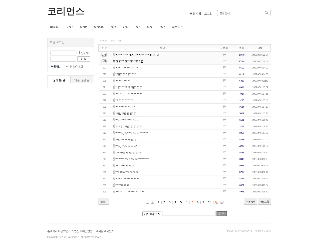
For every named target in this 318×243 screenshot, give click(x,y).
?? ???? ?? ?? (122, 185)
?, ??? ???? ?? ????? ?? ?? (128, 87)
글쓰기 (103, 201)
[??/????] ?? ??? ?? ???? (128, 152)
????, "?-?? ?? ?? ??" (126, 146)
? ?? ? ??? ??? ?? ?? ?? (127, 179)
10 (209, 202)
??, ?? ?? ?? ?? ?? (124, 100)
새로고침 (264, 201)
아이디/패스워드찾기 (74, 66)
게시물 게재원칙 (105, 231)
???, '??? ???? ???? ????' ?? (129, 192)
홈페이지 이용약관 (57, 231)
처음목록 (250, 201)
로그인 (208, 13)
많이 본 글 (59, 80)
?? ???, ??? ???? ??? (125, 81)
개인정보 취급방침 (81, 231)
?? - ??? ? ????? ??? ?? (127, 120)
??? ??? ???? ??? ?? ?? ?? (128, 94)
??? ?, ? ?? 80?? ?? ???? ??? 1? (133, 55)
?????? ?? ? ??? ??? (125, 74)
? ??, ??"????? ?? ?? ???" (128, 126)
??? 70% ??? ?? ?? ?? (126, 172)
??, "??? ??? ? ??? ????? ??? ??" (132, 159)
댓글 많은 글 (82, 80)
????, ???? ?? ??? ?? (125, 113)
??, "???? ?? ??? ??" (125, 166)
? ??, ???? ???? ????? (126, 68)
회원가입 (195, 13)
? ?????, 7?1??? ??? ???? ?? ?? (131, 133)
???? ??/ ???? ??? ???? (126, 61)
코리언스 (66, 11)
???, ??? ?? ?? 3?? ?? (126, 139)
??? (224, 54)
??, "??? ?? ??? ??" (125, 107)
